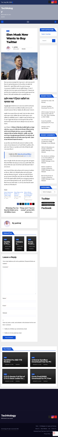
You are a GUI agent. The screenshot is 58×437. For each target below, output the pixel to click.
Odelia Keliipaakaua (47, 147)
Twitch (43, 34)
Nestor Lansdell (45, 166)
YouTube (48, 34)
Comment (6, 267)
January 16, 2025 (9, 364)
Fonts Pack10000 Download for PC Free (41, 377)
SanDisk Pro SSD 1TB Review (13, 361)
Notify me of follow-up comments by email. (16, 329)
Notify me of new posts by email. (13, 333)
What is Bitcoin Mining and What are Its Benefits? (28, 194)
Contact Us (53, 428)
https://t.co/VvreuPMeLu (24, 154)
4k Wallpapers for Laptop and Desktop (48, 426)
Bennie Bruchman (46, 175)
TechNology (8, 415)
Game (5, 374)
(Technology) (4, 428)
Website (5, 313)
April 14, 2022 (27, 156)
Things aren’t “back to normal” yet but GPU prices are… (27, 210)
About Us (37, 428)
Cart (49, 428)
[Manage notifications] (54, 433)
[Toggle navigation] (28, 22)
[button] (52, 21)
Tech (5, 239)
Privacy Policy (47, 433)
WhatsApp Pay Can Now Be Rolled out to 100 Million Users (11, 210)
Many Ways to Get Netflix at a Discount (18, 194)
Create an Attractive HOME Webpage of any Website (48, 141)
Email (4, 305)
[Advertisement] (48, 68)
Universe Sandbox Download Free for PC (41, 361)
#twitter (24, 49)
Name (5, 298)
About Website (44, 428)
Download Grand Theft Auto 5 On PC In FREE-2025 (45, 431)
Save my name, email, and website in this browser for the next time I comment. (19, 323)
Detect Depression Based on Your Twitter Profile (8, 194)
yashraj (15, 47)
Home (37, 426)
